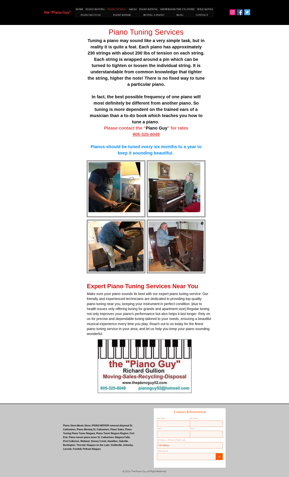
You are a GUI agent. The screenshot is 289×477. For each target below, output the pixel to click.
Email (159, 429)
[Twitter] (247, 12)
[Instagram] (232, 12)
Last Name (194, 418)
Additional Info (162, 451)
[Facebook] (240, 12)
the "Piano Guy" (57, 12)
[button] (132, 9)
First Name (161, 418)
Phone (192, 429)
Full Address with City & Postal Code (171, 440)
